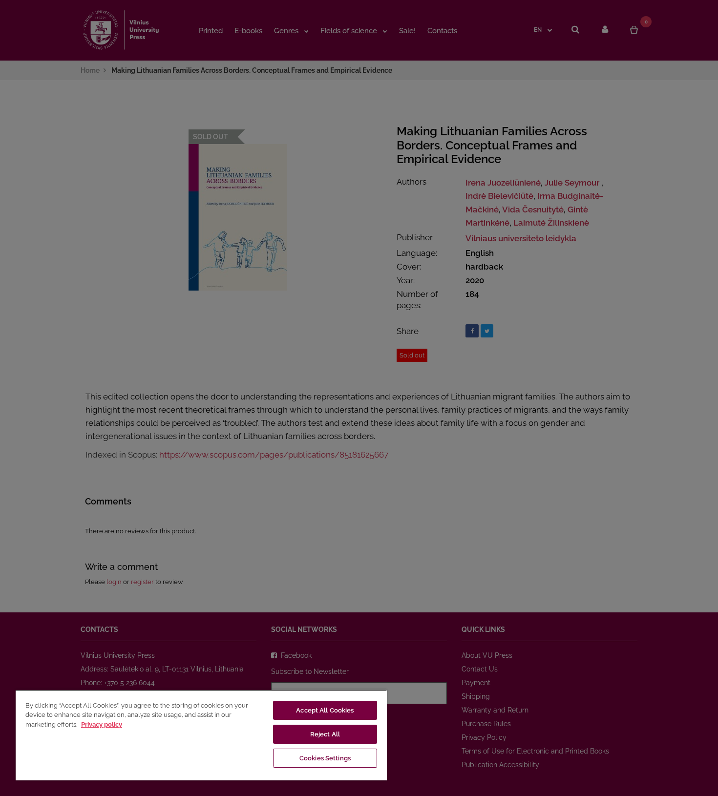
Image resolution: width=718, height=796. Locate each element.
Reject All (325, 734)
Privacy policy (101, 724)
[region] (201, 735)
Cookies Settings (325, 758)
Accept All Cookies (325, 710)
